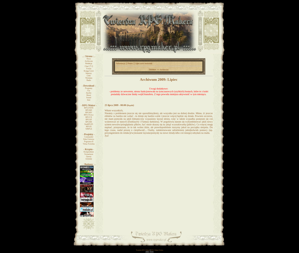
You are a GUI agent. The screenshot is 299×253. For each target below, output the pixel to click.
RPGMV (88, 112)
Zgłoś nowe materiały (143, 63)
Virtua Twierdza (89, 144)
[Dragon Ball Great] (87, 216)
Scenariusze (88, 154)
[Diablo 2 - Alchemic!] (87, 206)
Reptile (130, 105)
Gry (88, 90)
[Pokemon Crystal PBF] (87, 181)
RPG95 (89, 126)
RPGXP (89, 119)
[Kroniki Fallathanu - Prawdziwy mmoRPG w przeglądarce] (87, 192)
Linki (89, 76)
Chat (86, 66)
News (89, 59)
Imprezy (89, 73)
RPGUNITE (88, 108)
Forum (88, 68)
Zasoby (88, 93)
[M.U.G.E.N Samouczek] (87, 177)
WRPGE (88, 129)
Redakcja (88, 63)
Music (88, 95)
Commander (88, 137)
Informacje (120, 63)
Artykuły (88, 159)
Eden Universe (88, 139)
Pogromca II (88, 141)
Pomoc (130, 63)
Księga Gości (89, 71)
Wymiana (88, 78)
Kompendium (89, 152)
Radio (89, 80)
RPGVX (88, 117)
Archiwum (89, 61)
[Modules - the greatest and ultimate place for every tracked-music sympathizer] (87, 211)
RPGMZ (88, 110)
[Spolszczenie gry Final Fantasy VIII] (87, 197)
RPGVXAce (88, 115)
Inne (88, 100)
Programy (88, 88)
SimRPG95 (88, 124)
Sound (88, 97)
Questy (88, 156)
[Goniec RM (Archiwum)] (87, 170)
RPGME (88, 122)
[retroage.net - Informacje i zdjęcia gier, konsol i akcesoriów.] (87, 201)
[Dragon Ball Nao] (87, 172)
